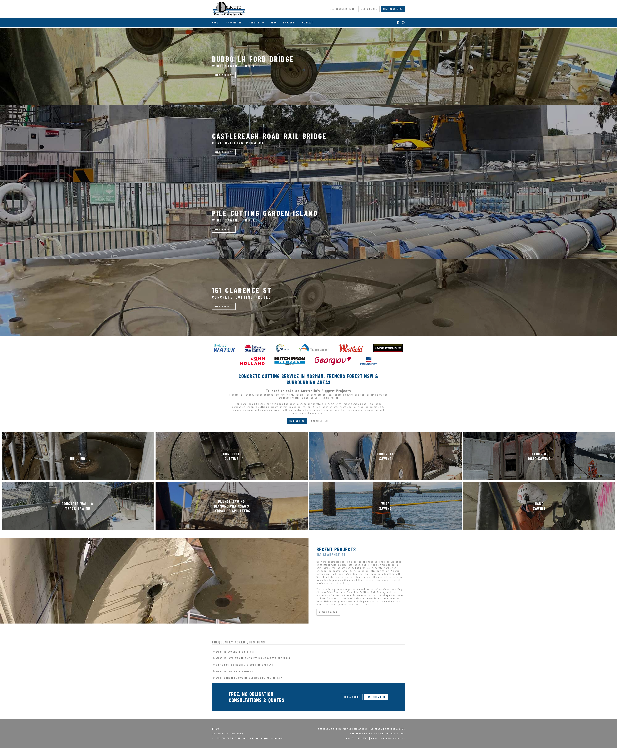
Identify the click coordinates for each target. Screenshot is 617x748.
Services (255, 22)
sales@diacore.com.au (392, 738)
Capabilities (234, 22)
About (216, 22)
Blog (274, 22)
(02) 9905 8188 (392, 8)
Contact (307, 22)
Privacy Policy (235, 733)
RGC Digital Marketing (269, 738)
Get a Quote (369, 8)
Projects (289, 22)
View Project (224, 75)
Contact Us (296, 420)
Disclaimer (218, 733)
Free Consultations (341, 8)
